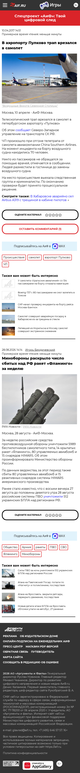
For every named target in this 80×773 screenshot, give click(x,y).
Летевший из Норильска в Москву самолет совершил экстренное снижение (43, 330)
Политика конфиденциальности (25, 753)
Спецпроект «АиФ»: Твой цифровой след (40, 18)
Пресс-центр (13, 646)
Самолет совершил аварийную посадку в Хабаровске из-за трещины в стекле (42, 318)
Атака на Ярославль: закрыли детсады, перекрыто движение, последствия (40, 596)
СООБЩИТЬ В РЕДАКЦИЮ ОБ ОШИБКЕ (31, 662)
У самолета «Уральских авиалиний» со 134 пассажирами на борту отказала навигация (43, 282)
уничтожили (53, 496)
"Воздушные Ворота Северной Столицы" (30, 106)
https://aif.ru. (53, 746)
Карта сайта (13, 657)
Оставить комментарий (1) (40, 229)
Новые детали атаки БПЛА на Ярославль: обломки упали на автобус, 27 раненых (42, 607)
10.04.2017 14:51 (11, 30)
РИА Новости (32, 426)
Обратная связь (15, 651)
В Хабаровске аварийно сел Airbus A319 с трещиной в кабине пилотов (38, 198)
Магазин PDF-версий (42, 646)
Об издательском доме (39, 636)
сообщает (23, 130)
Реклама (10, 636)
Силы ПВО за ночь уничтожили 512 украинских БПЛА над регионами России (45, 572)
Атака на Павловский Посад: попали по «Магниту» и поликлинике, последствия (41, 584)
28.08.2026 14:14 (12, 350)
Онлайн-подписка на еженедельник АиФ (36, 641)
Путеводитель (42, 651)
